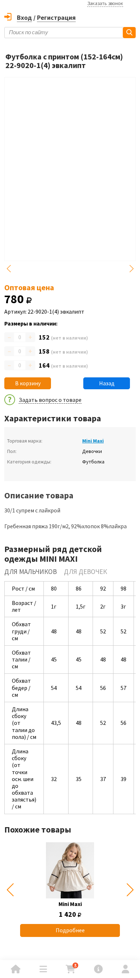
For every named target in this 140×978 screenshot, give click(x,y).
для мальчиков (30, 571)
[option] (70, 889)
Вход (24, 17)
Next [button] (131, 268)
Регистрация (56, 17)
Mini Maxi (93, 441)
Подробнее (70, 930)
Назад (107, 383)
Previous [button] (8, 268)
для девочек (85, 571)
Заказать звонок (105, 3)
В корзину (28, 383)
